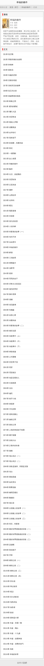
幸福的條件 (26, 7)
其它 (16, 7)
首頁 (11, 7)
